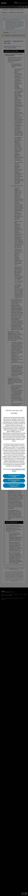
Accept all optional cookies (14, 476)
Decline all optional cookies (14, 480)
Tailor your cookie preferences (14, 485)
